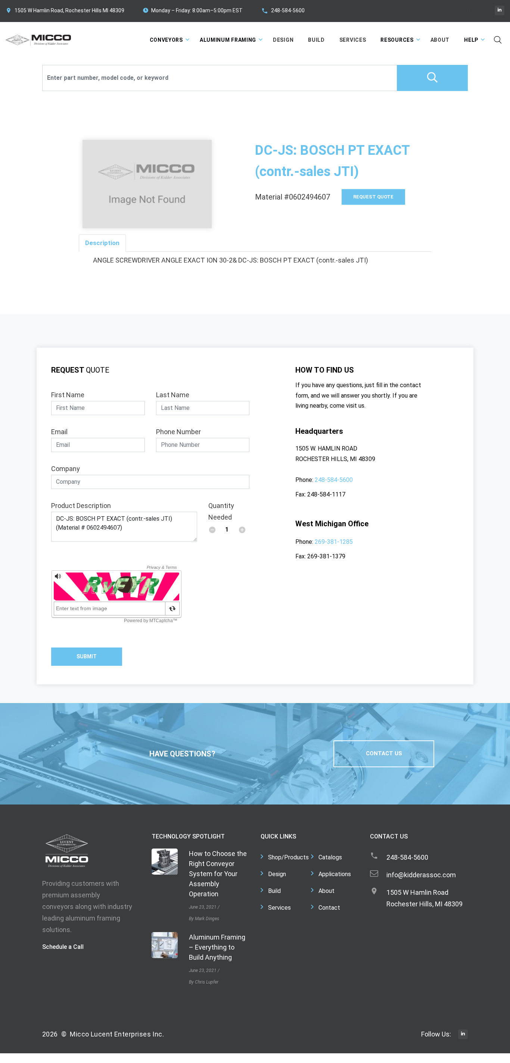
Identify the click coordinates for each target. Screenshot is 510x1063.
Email (59, 432)
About (440, 40)
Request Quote (373, 197)
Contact (329, 907)
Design (283, 40)
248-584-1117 (326, 494)
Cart (478, 10)
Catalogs (330, 857)
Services (352, 40)
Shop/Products (288, 857)
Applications (334, 874)
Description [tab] (102, 243)
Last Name (172, 395)
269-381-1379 (326, 556)
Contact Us (384, 753)
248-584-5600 (288, 10)
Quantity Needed (221, 511)
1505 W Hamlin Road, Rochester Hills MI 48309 (69, 10)
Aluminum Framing (228, 40)
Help (471, 40)
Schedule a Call (63, 946)
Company (65, 469)
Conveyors (166, 40)
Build (316, 40)
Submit (87, 656)
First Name (67, 395)
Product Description (81, 505)
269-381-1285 (334, 541)
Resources (396, 40)
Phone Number (178, 432)
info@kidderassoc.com (421, 875)
